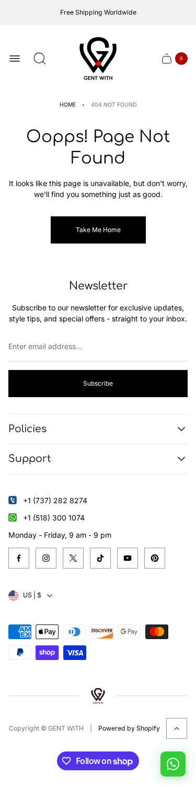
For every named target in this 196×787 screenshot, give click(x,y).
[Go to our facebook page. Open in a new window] (18, 558)
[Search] (39, 58)
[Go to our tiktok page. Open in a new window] (100, 558)
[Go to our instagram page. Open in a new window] (46, 558)
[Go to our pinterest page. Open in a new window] (154, 558)
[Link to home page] (98, 695)
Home (68, 104)
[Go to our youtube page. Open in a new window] (127, 558)
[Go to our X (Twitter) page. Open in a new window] (73, 558)
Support (29, 458)
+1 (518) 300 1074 (54, 517)
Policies (27, 428)
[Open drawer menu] (14, 58)
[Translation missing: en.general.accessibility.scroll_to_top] (176, 728)
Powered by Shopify (129, 728)
